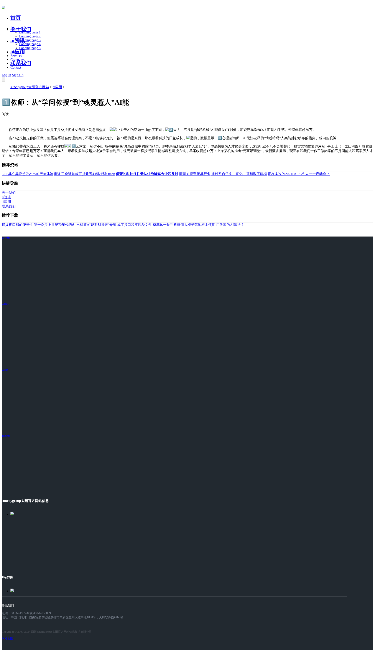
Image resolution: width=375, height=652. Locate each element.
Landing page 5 (30, 48)
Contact (15, 67)
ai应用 (57, 87)
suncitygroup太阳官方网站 (29, 87)
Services (16, 56)
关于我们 (20, 29)
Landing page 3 (30, 40)
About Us (17, 52)
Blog (13, 63)
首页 (15, 18)
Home (14, 28)
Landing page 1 (30, 32)
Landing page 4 (30, 44)
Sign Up (17, 75)
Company (17, 59)
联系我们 (20, 63)
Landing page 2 (30, 36)
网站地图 (7, 638)
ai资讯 (17, 40)
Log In (6, 75)
